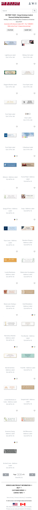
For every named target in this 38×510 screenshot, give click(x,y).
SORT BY (28, 30)
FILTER (10, 30)
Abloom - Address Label (10, 177)
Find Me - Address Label (27, 368)
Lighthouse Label (10, 55)
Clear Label (27, 118)
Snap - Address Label (27, 209)
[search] (35, 11)
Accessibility (28, 497)
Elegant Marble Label (10, 85)
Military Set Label (28, 55)
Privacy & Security (19, 497)
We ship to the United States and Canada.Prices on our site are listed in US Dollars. (19, 508)
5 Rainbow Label (28, 147)
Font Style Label (28, 85)
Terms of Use (10, 497)
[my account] (30, 3)
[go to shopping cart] (32, 3)
